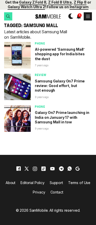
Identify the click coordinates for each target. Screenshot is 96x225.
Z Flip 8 (80, 2)
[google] (78, 168)
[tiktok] (43, 168)
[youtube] (52, 168)
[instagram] (34, 168)
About (10, 182)
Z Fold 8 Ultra (60, 2)
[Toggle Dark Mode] (69, 16)
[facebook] (18, 168)
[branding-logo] (48, 16)
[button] (8, 16)
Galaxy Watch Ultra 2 (26, 7)
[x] (27, 168)
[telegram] (61, 168)
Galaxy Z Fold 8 (32, 2)
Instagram (79, 7)
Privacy (39, 192)
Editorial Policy (32, 182)
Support (56, 182)
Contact (56, 192)
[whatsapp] (70, 168)
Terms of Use (79, 182)
